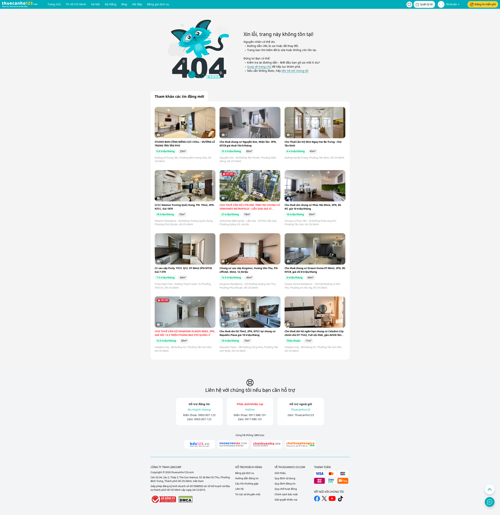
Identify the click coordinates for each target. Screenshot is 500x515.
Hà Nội (95, 4)
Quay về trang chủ (259, 66)
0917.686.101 (257, 415)
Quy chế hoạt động (286, 489)
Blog (124, 4)
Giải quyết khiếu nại (286, 499)
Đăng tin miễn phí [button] (485, 4)
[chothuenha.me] (266, 444)
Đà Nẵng (110, 4)
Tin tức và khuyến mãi (247, 494)
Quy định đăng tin (285, 483)
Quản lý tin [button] (426, 4)
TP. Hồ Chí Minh (76, 4)
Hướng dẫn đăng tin (247, 478)
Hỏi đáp (137, 4)
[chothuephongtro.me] (300, 444)
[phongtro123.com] (233, 444)
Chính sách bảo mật (286, 494)
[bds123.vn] (199, 444)
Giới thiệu (280, 473)
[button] (409, 4)
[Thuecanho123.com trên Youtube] (332, 498)
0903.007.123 (206, 415)
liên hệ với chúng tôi (294, 71)
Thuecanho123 (304, 415)
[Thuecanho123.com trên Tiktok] (340, 499)
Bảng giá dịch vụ (158, 4)
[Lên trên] (490, 489)
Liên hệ (239, 489)
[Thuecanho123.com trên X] (324, 498)
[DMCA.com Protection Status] (185, 499)
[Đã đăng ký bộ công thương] (163, 499)
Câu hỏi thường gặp (246, 483)
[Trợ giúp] (490, 502)
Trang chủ (54, 4)
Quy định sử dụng (285, 478)
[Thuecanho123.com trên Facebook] (317, 499)
